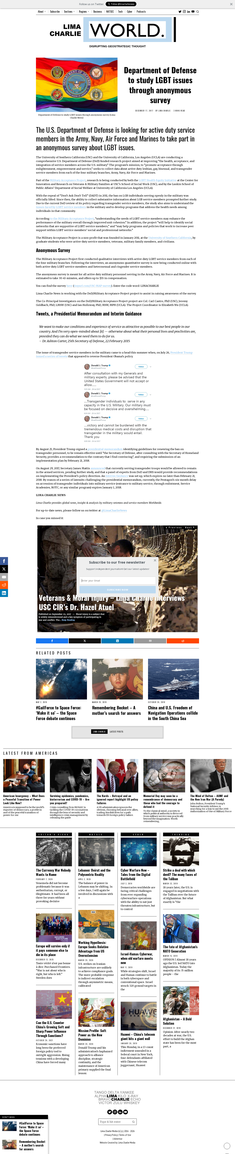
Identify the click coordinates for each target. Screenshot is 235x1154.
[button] (117, 562)
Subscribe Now (117, 589)
